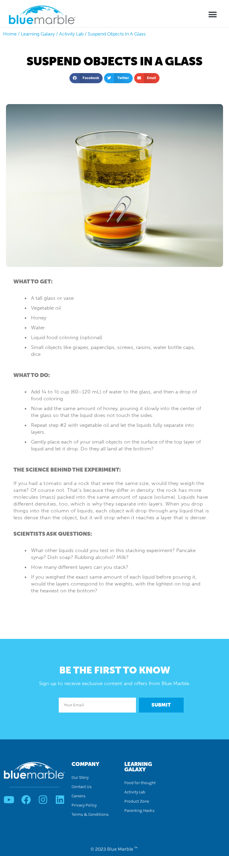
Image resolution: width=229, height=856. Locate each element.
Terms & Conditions (90, 814)
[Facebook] (26, 799)
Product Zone (136, 801)
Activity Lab (134, 792)
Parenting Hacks (139, 810)
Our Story (80, 777)
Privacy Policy (84, 805)
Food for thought (140, 782)
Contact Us (82, 786)
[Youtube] (9, 799)
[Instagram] (43, 799)
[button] (212, 14)
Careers (78, 795)
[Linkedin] (60, 799)
